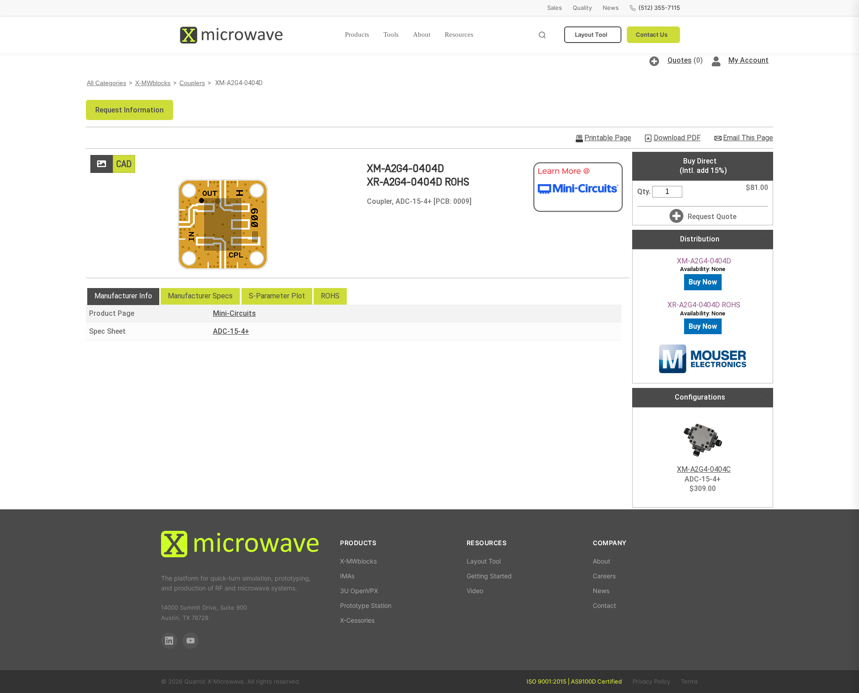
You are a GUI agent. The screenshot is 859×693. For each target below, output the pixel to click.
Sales (554, 7)
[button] (129, 110)
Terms (689, 681)
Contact (604, 605)
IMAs (347, 576)
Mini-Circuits (234, 313)
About (421, 34)
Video (475, 590)
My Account (748, 60)
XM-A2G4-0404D (704, 261)
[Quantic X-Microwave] (240, 545)
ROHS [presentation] (330, 296)
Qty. (644, 191)
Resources (459, 34)
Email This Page (748, 138)
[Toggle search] (542, 35)
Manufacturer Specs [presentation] (200, 296)
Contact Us (652, 34)
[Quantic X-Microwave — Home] (231, 35)
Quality (582, 7)
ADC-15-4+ (231, 331)
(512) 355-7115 (659, 7)
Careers (604, 576)
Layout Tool (591, 34)
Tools (391, 34)
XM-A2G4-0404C (704, 469)
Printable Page (607, 138)
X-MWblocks (152, 82)
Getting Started (489, 576)
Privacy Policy (651, 681)
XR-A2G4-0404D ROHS (704, 305)
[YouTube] (191, 641)
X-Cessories (357, 620)
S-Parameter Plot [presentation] (277, 296)
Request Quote (712, 216)
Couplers (192, 82)
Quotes (680, 60)
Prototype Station (365, 605)
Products (357, 34)
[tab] (123, 296)
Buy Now (703, 282)
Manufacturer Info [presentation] (123, 296)
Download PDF (677, 138)
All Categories (106, 82)
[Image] (101, 164)
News (611, 7)
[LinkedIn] (169, 641)
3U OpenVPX (359, 590)
